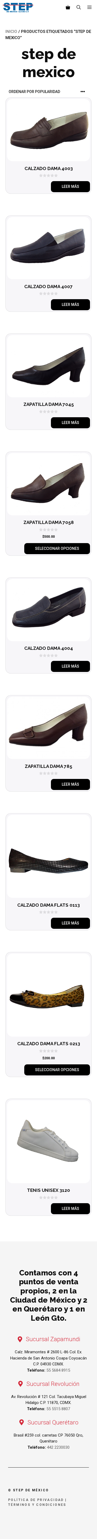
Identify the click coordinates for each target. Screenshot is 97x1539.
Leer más (70, 186)
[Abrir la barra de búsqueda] (78, 7)
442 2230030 (58, 1447)
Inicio (11, 31)
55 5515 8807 (58, 1408)
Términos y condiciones (37, 1505)
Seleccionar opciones (57, 548)
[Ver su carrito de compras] (68, 7)
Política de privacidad (36, 1500)
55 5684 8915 (58, 1370)
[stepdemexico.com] (18, 7)
